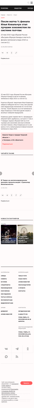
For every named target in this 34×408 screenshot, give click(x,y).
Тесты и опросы (6, 297)
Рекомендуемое (6, 288)
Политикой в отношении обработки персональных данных (10, 391)
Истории (4, 282)
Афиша (3, 275)
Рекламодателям (24, 285)
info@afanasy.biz (24, 311)
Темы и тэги (22, 275)
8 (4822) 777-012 (22, 314)
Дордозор (4, 311)
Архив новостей (24, 282)
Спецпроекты (5, 285)
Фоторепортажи (6, 300)
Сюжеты (4, 279)
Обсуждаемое (6, 294)
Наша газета (22, 279)
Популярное (5, 291)
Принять (26, 383)
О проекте (21, 288)
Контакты (21, 291)
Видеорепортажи (7, 303)
